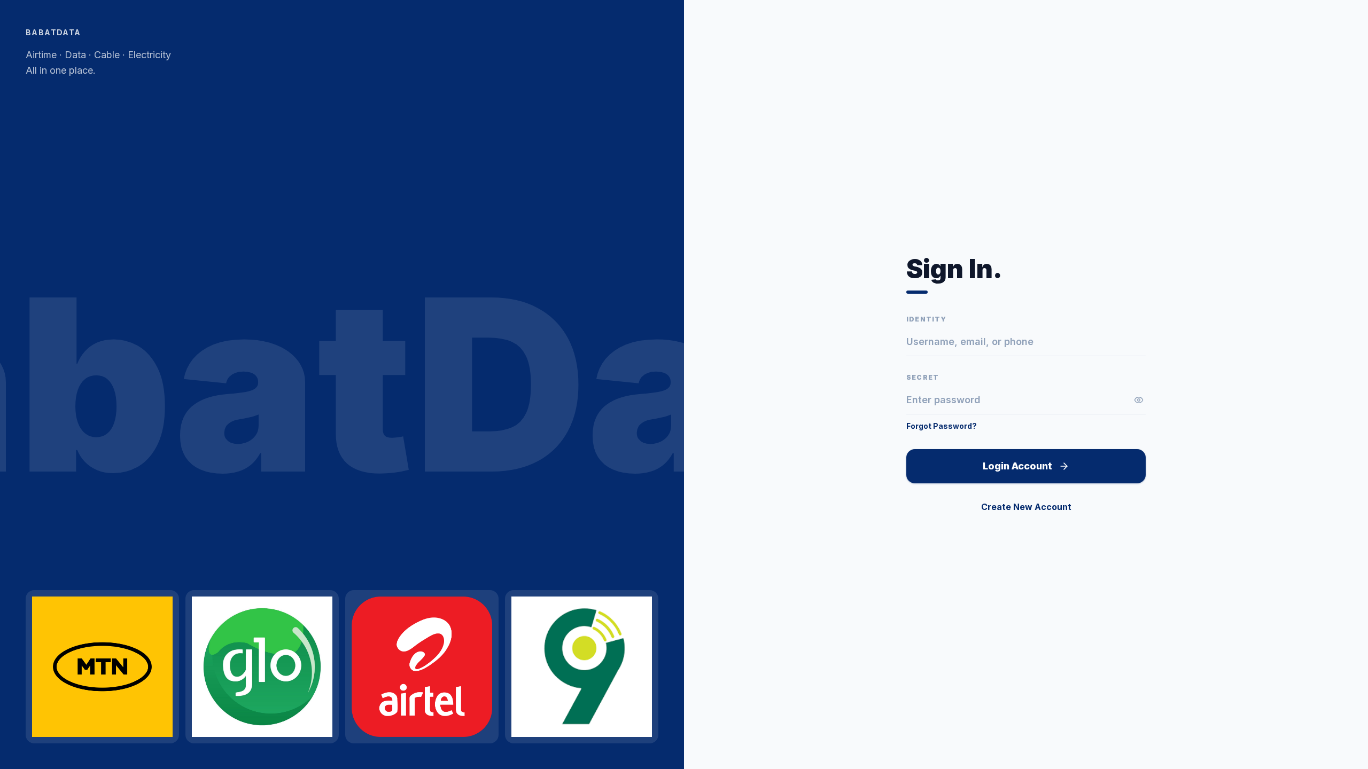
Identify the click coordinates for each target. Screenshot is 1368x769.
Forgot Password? (941, 425)
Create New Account (1026, 506)
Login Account (1017, 466)
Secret (922, 377)
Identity (926, 319)
